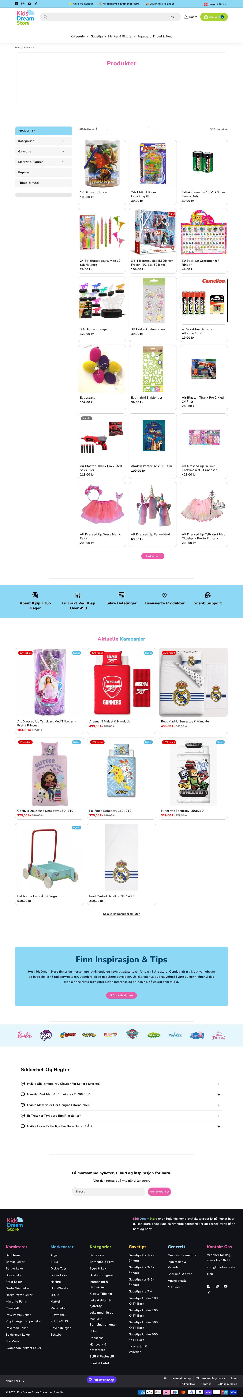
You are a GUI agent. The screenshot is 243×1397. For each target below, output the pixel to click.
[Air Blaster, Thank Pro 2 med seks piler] (102, 437)
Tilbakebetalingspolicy (210, 1378)
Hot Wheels (59, 1288)
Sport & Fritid (99, 1363)
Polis (93, 1331)
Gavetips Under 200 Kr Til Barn (143, 1313)
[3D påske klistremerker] (153, 300)
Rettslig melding (227, 1384)
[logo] (15, 1223)
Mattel (55, 1301)
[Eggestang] (102, 369)
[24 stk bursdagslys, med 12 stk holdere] (102, 232)
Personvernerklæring (177, 1378)
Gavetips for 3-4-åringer (141, 1270)
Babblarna (13, 1255)
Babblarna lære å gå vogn (37, 896)
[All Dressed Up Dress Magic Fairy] (102, 506)
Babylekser (98, 1255)
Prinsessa (97, 1338)
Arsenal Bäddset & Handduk (109, 722)
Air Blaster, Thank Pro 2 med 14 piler (203, 400)
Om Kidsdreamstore (182, 1255)
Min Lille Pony (16, 1301)
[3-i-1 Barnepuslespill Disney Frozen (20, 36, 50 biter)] (153, 232)
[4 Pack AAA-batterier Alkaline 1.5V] (204, 300)
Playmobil (57, 1315)
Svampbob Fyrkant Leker (23, 1348)
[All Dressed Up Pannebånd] (153, 506)
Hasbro (55, 1282)
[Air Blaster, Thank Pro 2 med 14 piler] (204, 369)
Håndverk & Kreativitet (98, 1347)
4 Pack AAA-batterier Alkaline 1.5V (198, 331)
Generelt (176, 1247)
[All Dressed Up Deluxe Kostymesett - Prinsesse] (204, 437)
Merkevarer (61, 1247)
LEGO (54, 1295)
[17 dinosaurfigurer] (102, 164)
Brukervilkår (187, 1384)
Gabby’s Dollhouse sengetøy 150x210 (45, 811)
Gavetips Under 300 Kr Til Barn (143, 1325)
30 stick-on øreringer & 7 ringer (201, 263)
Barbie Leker (15, 1268)
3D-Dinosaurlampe (94, 329)
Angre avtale (177, 1281)
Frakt (234, 1378)
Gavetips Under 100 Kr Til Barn (143, 1301)
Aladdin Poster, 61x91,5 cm (151, 466)
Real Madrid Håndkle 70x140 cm (113, 896)
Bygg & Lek (98, 1268)
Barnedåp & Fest (102, 1262)
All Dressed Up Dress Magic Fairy (100, 537)
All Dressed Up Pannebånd (150, 535)
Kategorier (26, 141)
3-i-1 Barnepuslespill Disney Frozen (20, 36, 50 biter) (152, 263)
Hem (17, 47)
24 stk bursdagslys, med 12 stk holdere (100, 263)
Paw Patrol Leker (18, 1315)
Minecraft (13, 1308)
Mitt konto (175, 1287)
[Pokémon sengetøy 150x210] (121, 771)
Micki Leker (58, 1308)
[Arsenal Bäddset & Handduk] (121, 682)
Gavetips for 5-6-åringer (141, 1282)
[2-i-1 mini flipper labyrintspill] (153, 164)
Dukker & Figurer (102, 1275)
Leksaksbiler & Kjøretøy (100, 1303)
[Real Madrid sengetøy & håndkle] (193, 682)
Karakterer (16, 1247)
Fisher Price (58, 1275)
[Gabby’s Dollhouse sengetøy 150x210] (49, 771)
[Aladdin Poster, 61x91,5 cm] (153, 437)
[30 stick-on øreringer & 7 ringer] (204, 232)
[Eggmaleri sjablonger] (153, 369)
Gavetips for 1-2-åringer (141, 1258)
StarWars (13, 1341)
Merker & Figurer (30, 162)
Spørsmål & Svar (180, 1274)
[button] (214, 17)
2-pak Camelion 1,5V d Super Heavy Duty (203, 194)
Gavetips (24, 152)
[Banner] (24, 1035)
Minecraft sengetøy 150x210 (182, 811)
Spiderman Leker (18, 1335)
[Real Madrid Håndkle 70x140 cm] (121, 857)
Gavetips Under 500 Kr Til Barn (143, 1337)
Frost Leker (14, 1282)
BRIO (54, 1262)
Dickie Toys (58, 1268)
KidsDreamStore (28, 1392)
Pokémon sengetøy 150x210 (110, 811)
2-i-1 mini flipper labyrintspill (143, 194)
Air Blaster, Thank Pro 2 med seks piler (101, 468)
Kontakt (206, 1384)
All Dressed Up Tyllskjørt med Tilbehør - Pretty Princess (203, 537)
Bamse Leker (15, 1262)
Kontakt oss (219, 1247)
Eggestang (88, 398)
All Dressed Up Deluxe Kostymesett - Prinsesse (199, 468)
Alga (54, 1255)
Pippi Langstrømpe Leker (24, 1321)
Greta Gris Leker (18, 1288)
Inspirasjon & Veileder (138, 1349)
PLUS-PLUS (59, 1321)
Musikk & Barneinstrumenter (103, 1322)
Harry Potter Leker (19, 1295)
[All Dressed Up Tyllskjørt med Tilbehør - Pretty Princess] (204, 506)
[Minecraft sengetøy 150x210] (193, 771)
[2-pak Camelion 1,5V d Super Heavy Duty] (204, 164)
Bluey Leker (14, 1275)
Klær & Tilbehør (101, 1294)
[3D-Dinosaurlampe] (102, 300)
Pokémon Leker (17, 1328)
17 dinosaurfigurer (93, 192)
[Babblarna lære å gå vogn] (49, 857)
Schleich (56, 1335)
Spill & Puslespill (102, 1356)
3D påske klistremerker (148, 329)
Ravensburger (60, 1328)
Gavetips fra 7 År (141, 1291)
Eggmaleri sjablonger (147, 398)
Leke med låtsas (101, 1313)
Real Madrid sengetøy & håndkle (185, 722)
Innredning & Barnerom (99, 1284)
